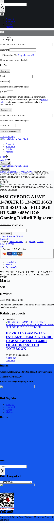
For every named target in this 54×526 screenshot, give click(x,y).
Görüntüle (10, 360)
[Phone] (11, 512)
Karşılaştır (4, 239)
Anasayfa (10, 144)
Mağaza (9, 152)
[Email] (8, 512)
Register (5, 110)
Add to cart (5, 234)
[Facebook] (1, 512)
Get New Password (9, 131)
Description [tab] (11, 262)
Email (2, 76)
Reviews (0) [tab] (11, 267)
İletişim (9, 149)
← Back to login (7, 136)
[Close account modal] (2, 31)
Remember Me (10, 55)
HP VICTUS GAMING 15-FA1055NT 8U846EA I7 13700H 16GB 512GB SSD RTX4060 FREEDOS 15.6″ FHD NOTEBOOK (29, 340)
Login (8, 37)
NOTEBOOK (16, 241)
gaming (32, 241)
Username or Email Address (12, 44)
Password (4, 50)
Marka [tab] (9, 264)
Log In (4, 71)
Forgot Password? (26, 55)
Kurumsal (10, 146)
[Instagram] (5, 512)
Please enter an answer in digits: (14, 60)
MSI (2, 246)
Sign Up (9, 39)
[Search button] (2, 471)
